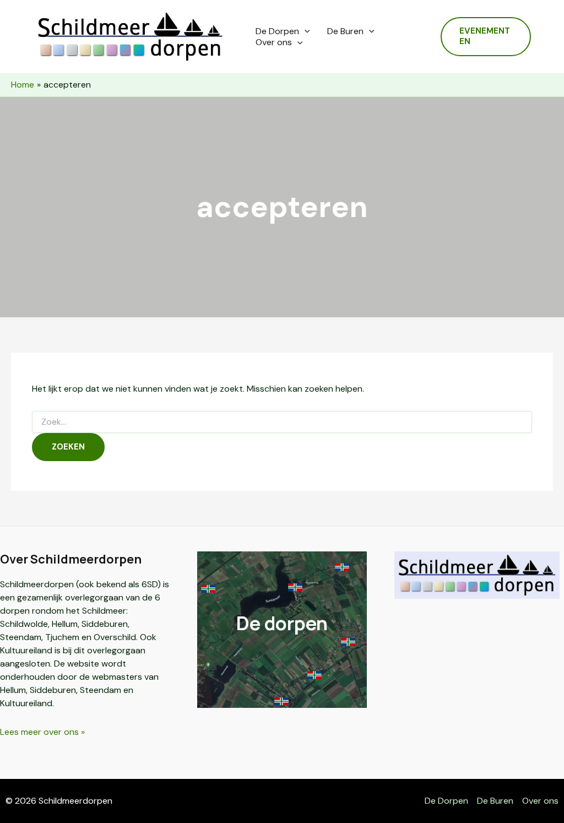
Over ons (274, 42)
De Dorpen (277, 31)
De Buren (345, 31)
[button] (304, 31)
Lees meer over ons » (42, 732)
